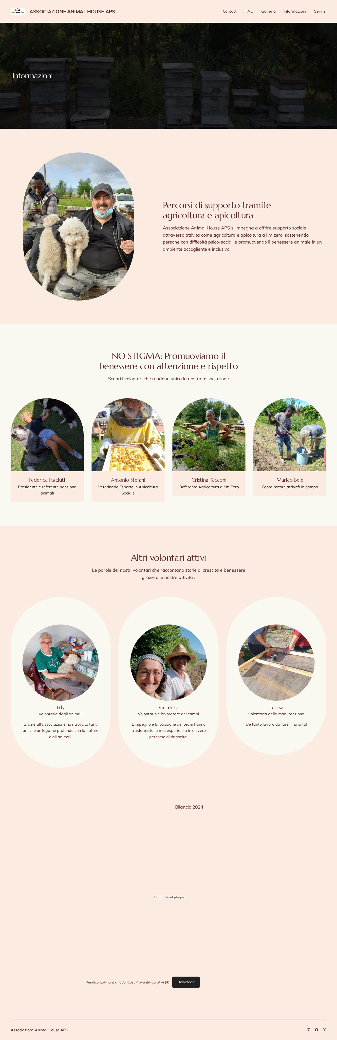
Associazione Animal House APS (72, 11)
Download (186, 982)
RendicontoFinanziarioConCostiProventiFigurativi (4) (127, 982)
